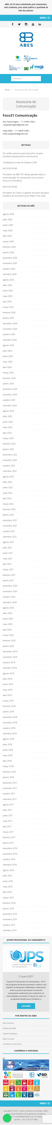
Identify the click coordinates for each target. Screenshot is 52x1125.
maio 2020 (7, 624)
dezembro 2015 (10, 914)
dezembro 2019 (10, 651)
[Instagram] (26, 24)
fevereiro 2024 (9, 378)
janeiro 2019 (8, 711)
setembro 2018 (10, 733)
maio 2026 (7, 230)
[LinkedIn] (40, 24)
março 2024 (8, 372)
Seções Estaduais (10, 1033)
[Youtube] (33, 24)
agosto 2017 (8, 804)
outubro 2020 (9, 596)
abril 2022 (7, 498)
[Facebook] (12, 24)
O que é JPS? (26, 976)
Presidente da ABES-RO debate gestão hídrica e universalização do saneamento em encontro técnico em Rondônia (24, 177)
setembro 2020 (10, 602)
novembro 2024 (10, 329)
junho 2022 (8, 487)
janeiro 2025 (8, 318)
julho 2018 (7, 744)
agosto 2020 (8, 607)
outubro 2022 (9, 465)
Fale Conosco (8, 1023)
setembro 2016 (10, 864)
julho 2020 (7, 613)
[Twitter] (19, 24)
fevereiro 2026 (9, 247)
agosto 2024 (8, 345)
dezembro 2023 (10, 389)
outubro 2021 (9, 531)
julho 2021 (7, 547)
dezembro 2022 (10, 454)
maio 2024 (7, 361)
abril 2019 (7, 695)
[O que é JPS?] (26, 970)
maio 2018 (7, 755)
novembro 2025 (10, 263)
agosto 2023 (8, 411)
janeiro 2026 (8, 252)
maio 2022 (7, 493)
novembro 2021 (10, 525)
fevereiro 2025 (9, 312)
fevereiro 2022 (9, 509)
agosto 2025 (8, 279)
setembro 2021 (10, 536)
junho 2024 (8, 356)
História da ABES (9, 1028)
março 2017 (8, 832)
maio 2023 (7, 427)
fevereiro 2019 (9, 706)
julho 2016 (7, 875)
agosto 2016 (8, 870)
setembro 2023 (10, 405)
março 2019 (8, 700)
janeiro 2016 (8, 908)
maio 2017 (7, 821)
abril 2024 (7, 367)
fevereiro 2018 (9, 771)
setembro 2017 (10, 799)
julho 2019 (7, 678)
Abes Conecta (8, 1039)
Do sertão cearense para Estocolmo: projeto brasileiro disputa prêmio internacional (23, 155)
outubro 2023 (9, 400)
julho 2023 (7, 416)
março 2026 (8, 241)
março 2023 (8, 438)
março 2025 (8, 307)
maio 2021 (7, 558)
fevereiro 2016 (9, 903)
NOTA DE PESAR (10, 168)
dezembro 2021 (10, 520)
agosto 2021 (8, 542)
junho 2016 (8, 881)
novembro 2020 (10, 591)
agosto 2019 (8, 673)
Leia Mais (26, 1006)
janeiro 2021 (8, 580)
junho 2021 (8, 553)
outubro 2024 (9, 334)
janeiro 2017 (8, 843)
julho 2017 (7, 810)
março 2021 (8, 569)
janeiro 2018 (8, 777)
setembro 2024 (10, 340)
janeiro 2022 (8, 514)
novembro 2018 (10, 722)
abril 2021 (7, 564)
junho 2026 (8, 225)
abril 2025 (7, 301)
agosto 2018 (8, 739)
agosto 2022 (8, 476)
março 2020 (8, 635)
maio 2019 (7, 689)
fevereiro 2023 (9, 443)
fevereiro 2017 (9, 837)
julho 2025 (7, 285)
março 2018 (8, 766)
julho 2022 (7, 482)
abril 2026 (7, 236)
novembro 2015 (10, 919)
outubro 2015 (9, 925)
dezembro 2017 (10, 782)
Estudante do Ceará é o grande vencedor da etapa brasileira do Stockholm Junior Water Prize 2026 (26, 194)
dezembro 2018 (10, 717)
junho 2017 (8, 815)
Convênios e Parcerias (12, 1044)
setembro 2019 (10, 668)
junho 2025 (8, 290)
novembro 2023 (10, 394)
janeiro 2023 (8, 449)
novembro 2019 (10, 657)
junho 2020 (8, 618)
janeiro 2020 (8, 646)
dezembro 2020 (10, 586)
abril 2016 (7, 892)
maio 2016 (7, 886)
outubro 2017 (9, 793)
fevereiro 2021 (9, 575)
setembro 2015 (10, 930)
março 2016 (8, 897)
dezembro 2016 (10, 848)
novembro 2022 (10, 460)
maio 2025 (7, 296)
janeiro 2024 (8, 383)
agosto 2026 (8, 214)
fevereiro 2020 (9, 640)
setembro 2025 (10, 274)
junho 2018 (8, 750)
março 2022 (8, 504)
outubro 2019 (9, 662)
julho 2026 (7, 219)
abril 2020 (7, 629)
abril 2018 (7, 761)
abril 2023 (7, 433)
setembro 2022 (10, 471)
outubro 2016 (9, 859)
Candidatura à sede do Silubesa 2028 (20, 162)
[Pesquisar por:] (26, 78)
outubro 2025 (9, 268)
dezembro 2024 (10, 323)
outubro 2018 (9, 728)
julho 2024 (7, 351)
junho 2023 (8, 422)
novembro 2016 (10, 854)
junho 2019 (8, 684)
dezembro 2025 (10, 258)
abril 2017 (7, 826)
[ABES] (26, 39)
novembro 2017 (10, 788)
